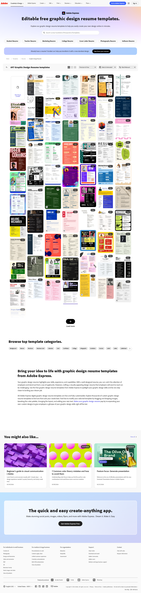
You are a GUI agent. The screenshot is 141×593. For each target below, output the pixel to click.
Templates (15, 59)
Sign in (135, 3)
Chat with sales (121, 551)
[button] (128, 3)
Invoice (101, 348)
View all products (7, 573)
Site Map (127, 589)
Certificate (66, 348)
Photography (6, 553)
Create (42, 3)
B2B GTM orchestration (38, 562)
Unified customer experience (39, 556)
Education (78, 3)
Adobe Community (93, 556)
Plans (87, 3)
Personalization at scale (38, 551)
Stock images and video (9, 570)
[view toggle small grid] (69, 67)
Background (13, 348)
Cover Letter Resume (86, 41)
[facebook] (36, 586)
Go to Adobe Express (117, 3)
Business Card (40, 348)
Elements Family (7, 567)
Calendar (50, 348)
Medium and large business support (98, 562)
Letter (115, 348)
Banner (22, 348)
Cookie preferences (108, 587)
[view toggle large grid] (75, 67)
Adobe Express (32, 3)
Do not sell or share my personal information (125, 587)
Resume (24, 59)
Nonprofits (62, 553)
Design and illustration (9, 556)
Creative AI (6, 551)
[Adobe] (4, 3)
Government (63, 556)
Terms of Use (98, 587)
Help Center (92, 551)
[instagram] (40, 586)
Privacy (91, 587)
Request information (122, 553)
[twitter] (43, 586)
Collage (74, 348)
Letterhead (124, 348)
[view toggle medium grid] (72, 67)
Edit (50, 3)
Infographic (83, 348)
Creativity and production (38, 559)
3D (4, 565)
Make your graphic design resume (87, 401)
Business (67, 3)
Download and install (94, 553)
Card (58, 348)
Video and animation (8, 559)
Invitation (92, 348)
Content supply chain (37, 553)
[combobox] (70, 33)
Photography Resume (108, 41)
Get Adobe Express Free (70, 524)
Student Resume (12, 41)
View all (132, 437)
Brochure (30, 348)
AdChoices (135, 589)
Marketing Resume (49, 41)
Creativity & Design (16, 3)
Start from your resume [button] (101, 51)
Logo (131, 348)
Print (58, 3)
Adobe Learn (92, 559)
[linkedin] (47, 586)
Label (108, 348)
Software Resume (128, 41)
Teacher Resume (30, 41)
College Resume (67, 41)
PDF (4, 562)
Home (7, 59)
